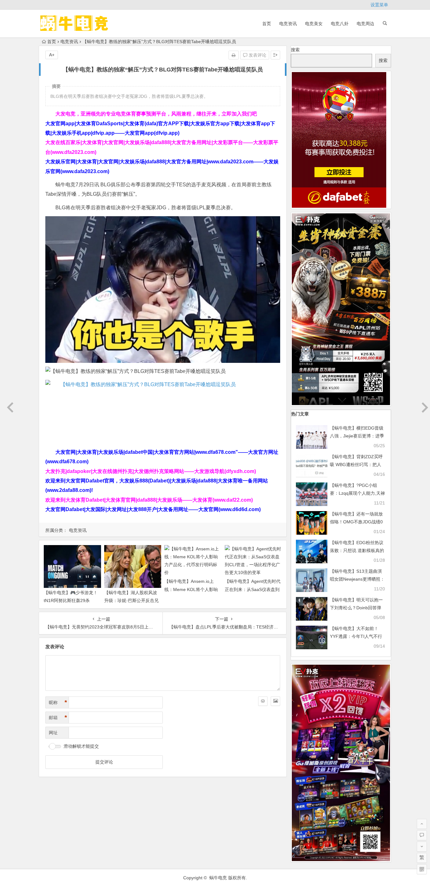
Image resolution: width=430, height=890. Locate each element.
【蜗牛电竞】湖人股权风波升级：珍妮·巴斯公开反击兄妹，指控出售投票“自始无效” (132, 600)
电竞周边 (365, 23)
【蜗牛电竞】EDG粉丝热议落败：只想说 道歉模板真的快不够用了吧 (357, 550)
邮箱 (58, 717)
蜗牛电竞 (218, 877)
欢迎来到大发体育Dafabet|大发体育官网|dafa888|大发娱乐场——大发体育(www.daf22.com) (149, 500)
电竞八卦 (339, 23)
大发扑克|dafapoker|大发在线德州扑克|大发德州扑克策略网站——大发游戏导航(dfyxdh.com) (150, 471)
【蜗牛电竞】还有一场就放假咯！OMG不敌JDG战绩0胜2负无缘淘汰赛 (356, 521)
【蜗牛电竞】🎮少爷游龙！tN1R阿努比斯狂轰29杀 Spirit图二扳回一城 (71, 600)
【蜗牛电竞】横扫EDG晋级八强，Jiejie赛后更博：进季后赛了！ (357, 435)
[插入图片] (275, 701)
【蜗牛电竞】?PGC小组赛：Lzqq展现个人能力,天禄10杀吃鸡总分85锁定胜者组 (357, 493)
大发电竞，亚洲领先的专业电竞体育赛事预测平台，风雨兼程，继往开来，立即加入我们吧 (156, 113)
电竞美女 (314, 23)
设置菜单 (379, 4)
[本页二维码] (422, 869)
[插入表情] (263, 701)
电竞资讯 (288, 23)
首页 (266, 23)
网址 (53, 732)
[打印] (234, 55)
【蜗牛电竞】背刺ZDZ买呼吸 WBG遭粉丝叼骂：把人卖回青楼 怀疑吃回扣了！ (356, 464)
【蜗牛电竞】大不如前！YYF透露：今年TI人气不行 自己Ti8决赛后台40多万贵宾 (357, 636)
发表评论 (256, 55)
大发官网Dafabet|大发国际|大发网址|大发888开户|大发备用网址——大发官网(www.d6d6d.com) (153, 509)
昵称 (58, 702)
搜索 (295, 49)
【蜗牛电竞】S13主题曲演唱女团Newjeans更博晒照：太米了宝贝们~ (357, 579)
